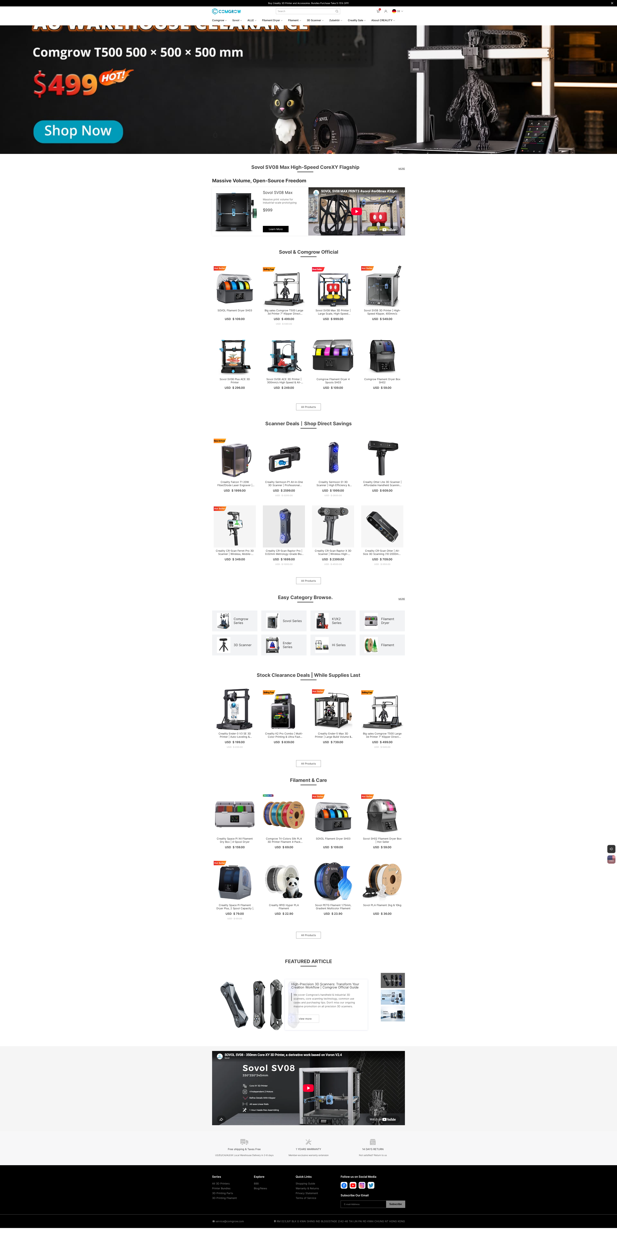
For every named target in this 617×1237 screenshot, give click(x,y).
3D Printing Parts (222, 1193)
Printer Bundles (221, 1188)
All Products (308, 407)
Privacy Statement (307, 1193)
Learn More (276, 229)
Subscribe (395, 1204)
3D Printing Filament (224, 1198)
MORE (401, 168)
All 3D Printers (221, 1183)
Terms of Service (306, 1198)
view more (305, 1018)
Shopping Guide (305, 1183)
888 (256, 1183)
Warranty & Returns (307, 1188)
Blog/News (260, 1188)
